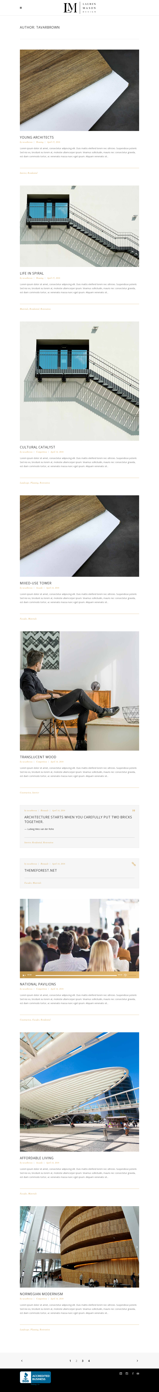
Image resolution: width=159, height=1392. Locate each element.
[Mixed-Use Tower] (79, 535)
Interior (23, 172)
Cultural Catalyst (37, 447)
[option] (79, 1247)
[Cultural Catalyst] (79, 380)
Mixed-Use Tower (36, 583)
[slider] (132, 975)
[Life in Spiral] (79, 226)
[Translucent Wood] (79, 690)
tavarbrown (27, 141)
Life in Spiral (32, 273)
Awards (39, 587)
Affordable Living (37, 1158)
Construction (25, 792)
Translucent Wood (38, 757)
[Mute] (125, 975)
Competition (41, 451)
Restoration (46, 308)
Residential (32, 172)
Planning (34, 482)
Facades (23, 618)
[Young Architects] (79, 90)
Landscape (24, 482)
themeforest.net (40, 870)
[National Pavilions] (79, 934)
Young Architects (37, 137)
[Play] (23, 975)
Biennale (44, 810)
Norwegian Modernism (41, 1294)
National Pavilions (38, 984)
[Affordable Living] (79, 1091)
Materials (24, 308)
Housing (39, 141)
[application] (79, 974)
